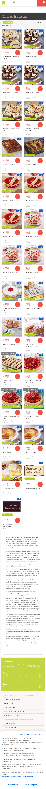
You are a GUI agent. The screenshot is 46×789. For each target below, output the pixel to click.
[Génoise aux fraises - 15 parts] (12, 363)
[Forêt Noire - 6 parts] (34, 39)
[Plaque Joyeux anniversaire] (12, 507)
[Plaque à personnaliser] (34, 471)
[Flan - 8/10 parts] (34, 435)
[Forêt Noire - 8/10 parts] (12, 75)
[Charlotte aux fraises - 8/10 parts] (12, 399)
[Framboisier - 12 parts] (34, 255)
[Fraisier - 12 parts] (12, 219)
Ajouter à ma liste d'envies (20, 62)
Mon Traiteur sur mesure (12, 715)
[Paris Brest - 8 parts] (12, 327)
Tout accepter (31, 784)
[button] (8, 3)
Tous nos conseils (10, 723)
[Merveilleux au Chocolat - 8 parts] (12, 39)
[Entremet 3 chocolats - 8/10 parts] (34, 111)
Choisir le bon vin (10, 727)
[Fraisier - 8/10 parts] (34, 183)
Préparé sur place (9, 707)
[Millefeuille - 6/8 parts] (34, 291)
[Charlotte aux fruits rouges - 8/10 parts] (34, 363)
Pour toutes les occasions (12, 699)
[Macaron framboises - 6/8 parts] (12, 291)
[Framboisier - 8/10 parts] (12, 255)
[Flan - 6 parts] (12, 435)
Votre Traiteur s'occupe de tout (14, 711)
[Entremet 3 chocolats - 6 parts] (12, 111)
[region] (23, 760)
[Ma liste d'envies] (34, 3)
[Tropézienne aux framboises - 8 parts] (34, 327)
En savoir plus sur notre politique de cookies (17, 776)
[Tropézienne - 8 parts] (12, 471)
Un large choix (9, 703)
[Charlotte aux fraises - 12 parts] (34, 399)
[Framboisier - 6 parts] (34, 219)
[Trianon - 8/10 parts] (34, 147)
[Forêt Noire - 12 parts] (34, 75)
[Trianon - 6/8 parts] (12, 147)
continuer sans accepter (31, 734)
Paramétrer (13, 784)
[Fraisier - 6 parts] (12, 183)
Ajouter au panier (17, 52)
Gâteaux (9, 22)
